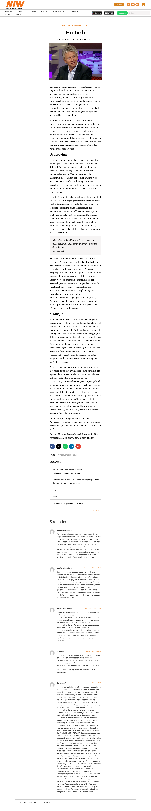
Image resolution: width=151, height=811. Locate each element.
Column (44, 11)
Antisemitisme (64, 455)
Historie (73, 11)
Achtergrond (57, 11)
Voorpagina (8, 11)
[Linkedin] (137, 4)
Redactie (47, 802)
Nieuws (20, 11)
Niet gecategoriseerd (75, 25)
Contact (7, 14)
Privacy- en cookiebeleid (28, 802)
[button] (52, 446)
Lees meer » (96, 511)
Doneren (18, 14)
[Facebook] (133, 4)
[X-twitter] (128, 4)
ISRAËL (75, 455)
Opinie (33, 11)
